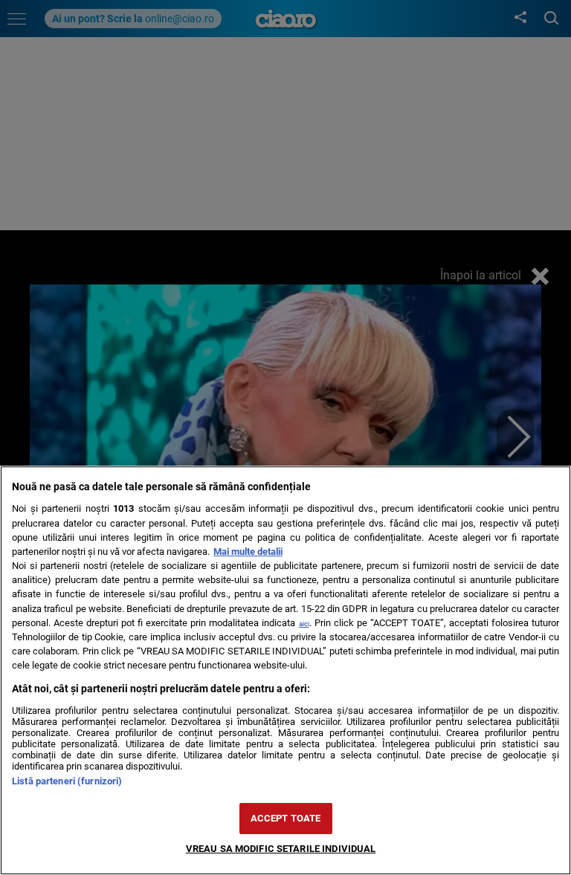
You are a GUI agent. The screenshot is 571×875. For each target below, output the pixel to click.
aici (304, 623)
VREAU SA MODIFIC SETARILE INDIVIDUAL (281, 848)
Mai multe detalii (248, 551)
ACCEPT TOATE (286, 818)
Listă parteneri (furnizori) (67, 781)
